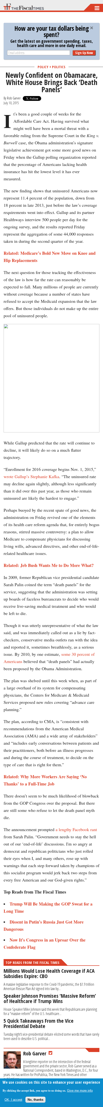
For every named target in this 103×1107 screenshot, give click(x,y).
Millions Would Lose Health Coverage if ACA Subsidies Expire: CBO (49, 973)
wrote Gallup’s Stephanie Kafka (31, 476)
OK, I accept (13, 1099)
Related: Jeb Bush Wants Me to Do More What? (49, 565)
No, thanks (35, 1099)
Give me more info (80, 1090)
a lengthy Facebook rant (76, 829)
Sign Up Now (84, 52)
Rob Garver (14, 98)
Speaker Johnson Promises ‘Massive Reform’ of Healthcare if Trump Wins (50, 998)
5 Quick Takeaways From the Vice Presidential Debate (39, 1023)
